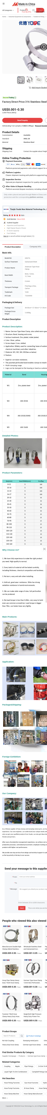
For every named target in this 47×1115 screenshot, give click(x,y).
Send (22, 908)
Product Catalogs (34, 1036)
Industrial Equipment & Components (20, 16)
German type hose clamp (32, 1045)
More (4, 1098)
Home (4, 16)
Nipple (17, 1066)
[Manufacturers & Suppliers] (23, 4)
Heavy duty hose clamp (10, 1045)
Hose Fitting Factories (12, 1083)
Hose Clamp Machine (11, 1094)
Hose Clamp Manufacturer (33, 1094)
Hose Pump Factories (11, 1088)
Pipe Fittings (28, 1066)
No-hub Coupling (8, 1040)
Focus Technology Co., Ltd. (29, 1106)
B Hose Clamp (29, 1088)
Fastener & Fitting (38, 16)
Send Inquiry (22, 120)
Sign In (5, 236)
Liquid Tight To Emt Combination (15, 1072)
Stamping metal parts (30, 1040)
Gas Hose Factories (31, 1083)
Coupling (7, 1066)
